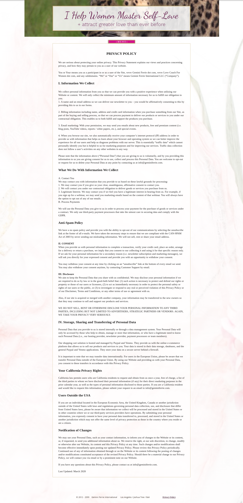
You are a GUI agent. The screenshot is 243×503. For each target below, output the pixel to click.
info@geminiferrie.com (150, 162)
